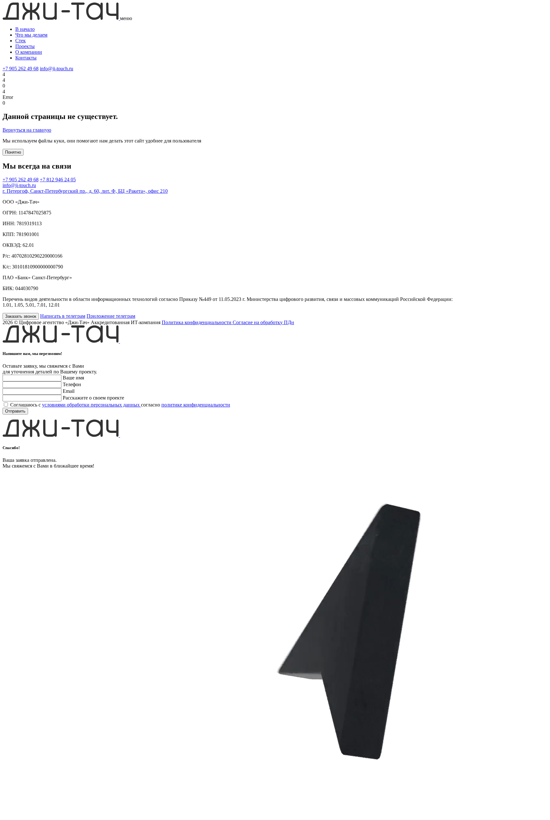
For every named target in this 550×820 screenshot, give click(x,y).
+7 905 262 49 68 (21, 68)
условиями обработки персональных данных (91, 404)
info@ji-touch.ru (56, 68)
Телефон (72, 384)
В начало (25, 29)
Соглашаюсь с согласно (120, 404)
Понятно (13, 152)
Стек (20, 40)
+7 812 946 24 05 (58, 179)
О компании (28, 52)
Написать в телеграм (62, 316)
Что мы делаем (31, 35)
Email (68, 391)
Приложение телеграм (111, 316)
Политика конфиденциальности (197, 322)
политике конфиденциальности (195, 404)
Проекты (25, 46)
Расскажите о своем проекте (93, 397)
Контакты (26, 57)
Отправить (15, 411)
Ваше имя (73, 377)
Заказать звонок (20, 316)
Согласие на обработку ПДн (263, 322)
